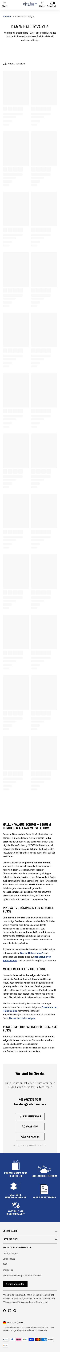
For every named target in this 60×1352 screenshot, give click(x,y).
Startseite (7, 16)
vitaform (23, 1327)
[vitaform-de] (30, 3)
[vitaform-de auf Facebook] (5, 1311)
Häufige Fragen (30, 1136)
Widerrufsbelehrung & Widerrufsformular (22, 1275)
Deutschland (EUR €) (15, 1322)
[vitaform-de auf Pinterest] (15, 1311)
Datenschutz (9, 1258)
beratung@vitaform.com (30, 1104)
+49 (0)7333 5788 (30, 1099)
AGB (5, 1264)
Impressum (8, 1270)
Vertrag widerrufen (15, 1284)
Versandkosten (38, 1294)
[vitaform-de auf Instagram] (10, 1311)
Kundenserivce (32, 1116)
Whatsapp (32, 1126)
